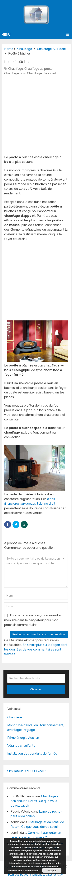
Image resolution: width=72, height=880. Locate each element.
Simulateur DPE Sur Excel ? (26, 771)
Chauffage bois (15, 73)
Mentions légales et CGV (46, 874)
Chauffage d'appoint (41, 73)
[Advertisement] (36, 117)
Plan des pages (18, 874)
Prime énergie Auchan (23, 738)
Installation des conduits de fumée (32, 753)
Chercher (36, 689)
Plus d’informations (28, 870)
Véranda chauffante (21, 745)
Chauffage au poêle (38, 69)
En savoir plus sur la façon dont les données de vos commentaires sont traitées (35, 649)
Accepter (52, 870)
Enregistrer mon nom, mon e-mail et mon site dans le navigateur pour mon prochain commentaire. (33, 620)
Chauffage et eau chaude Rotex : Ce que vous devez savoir (35, 800)
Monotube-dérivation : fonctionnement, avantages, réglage (35, 727)
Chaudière (14, 717)
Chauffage (15, 69)
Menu (6, 34)
